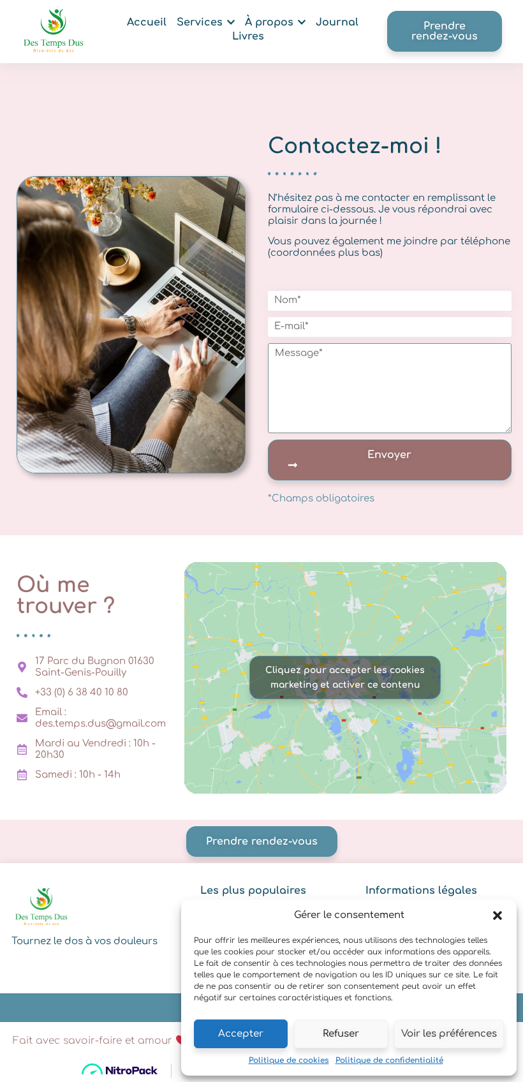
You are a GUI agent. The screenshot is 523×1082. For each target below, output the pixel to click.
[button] (497, 915)
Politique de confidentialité (389, 1060)
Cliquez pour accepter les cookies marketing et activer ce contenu (345, 677)
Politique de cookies (289, 1060)
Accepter (240, 1033)
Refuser (341, 1033)
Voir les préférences (449, 1033)
